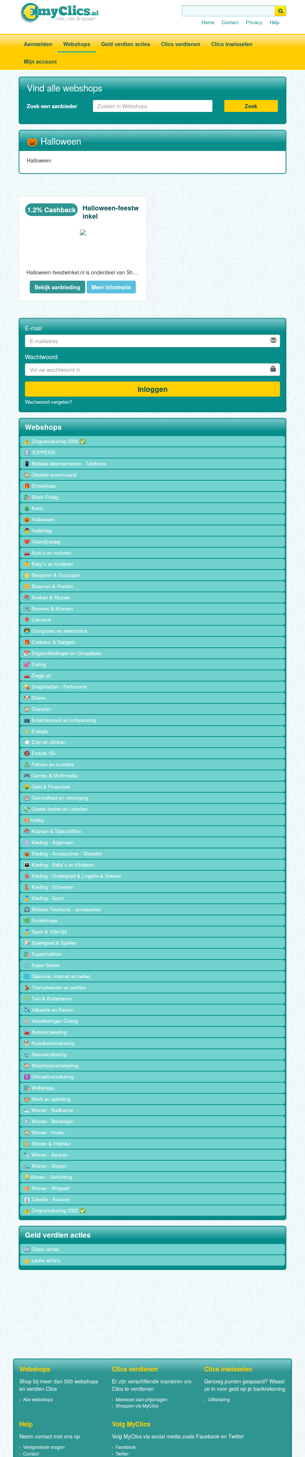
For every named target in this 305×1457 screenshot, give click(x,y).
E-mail (33, 328)
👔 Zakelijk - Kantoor (47, 1199)
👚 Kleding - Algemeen (49, 842)
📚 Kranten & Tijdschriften (52, 831)
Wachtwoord (41, 357)
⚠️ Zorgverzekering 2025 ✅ (55, 1210)
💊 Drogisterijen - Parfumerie (55, 686)
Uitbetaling (219, 1399)
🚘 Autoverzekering (45, 1031)
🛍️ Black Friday (41, 496)
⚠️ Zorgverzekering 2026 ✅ (55, 441)
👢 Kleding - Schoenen (49, 886)
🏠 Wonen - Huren (44, 1132)
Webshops (76, 44)
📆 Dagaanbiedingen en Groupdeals (63, 653)
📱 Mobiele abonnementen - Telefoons (65, 463)
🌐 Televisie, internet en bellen (57, 976)
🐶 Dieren (35, 697)
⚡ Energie (36, 731)
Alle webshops (38, 1399)
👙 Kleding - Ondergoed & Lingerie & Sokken (72, 875)
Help (274, 22)
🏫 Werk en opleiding (47, 1098)
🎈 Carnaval (37, 619)
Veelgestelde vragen (44, 1447)
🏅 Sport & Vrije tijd (45, 931)
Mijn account (40, 61)
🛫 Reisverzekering (45, 1054)
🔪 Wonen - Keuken (46, 1154)
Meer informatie (111, 287)
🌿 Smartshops (41, 920)
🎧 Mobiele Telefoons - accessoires (62, 909)
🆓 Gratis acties (41, 1249)
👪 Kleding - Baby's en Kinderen (59, 864)
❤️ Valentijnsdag (42, 541)
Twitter (122, 1453)
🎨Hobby (34, 819)
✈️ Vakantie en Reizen (49, 1009)
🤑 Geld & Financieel (47, 786)
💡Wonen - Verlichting (48, 1176)
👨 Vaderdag (38, 530)
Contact (230, 22)
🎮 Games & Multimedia (50, 775)
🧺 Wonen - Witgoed (46, 1188)
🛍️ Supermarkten (43, 953)
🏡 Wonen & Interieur (47, 1143)
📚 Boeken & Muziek (47, 597)
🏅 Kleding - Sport (44, 898)
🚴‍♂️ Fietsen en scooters (49, 764)
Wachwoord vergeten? (48, 402)
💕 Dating (35, 664)
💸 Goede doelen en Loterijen (56, 808)
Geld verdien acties (125, 44)
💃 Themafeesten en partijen (55, 987)
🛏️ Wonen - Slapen (45, 1165)
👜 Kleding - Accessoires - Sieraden (63, 853)
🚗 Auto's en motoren (47, 552)
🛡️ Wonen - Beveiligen (49, 1121)
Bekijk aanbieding (57, 287)
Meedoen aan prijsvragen (141, 1399)
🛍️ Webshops (39, 1087)
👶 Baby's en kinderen (48, 563)
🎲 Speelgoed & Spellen (50, 942)
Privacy (254, 22)
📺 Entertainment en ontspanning (60, 719)
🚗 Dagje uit (37, 675)
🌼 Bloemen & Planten (48, 586)
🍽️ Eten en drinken (44, 741)
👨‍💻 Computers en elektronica (55, 630)
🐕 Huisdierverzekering (49, 1043)
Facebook (126, 1447)
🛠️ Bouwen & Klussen (48, 608)
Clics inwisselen (232, 44)
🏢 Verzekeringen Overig (51, 1020)
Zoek (251, 106)
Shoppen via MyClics (137, 1405)
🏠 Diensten (37, 708)
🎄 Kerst (33, 508)
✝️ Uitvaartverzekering (49, 1076)
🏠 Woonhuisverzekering (51, 1065)
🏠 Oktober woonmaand (50, 474)
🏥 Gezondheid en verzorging (56, 797)
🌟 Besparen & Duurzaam (52, 574)
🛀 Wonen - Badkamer (48, 1109)
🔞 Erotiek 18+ (40, 753)
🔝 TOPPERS (39, 452)
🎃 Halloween (39, 519)
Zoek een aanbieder (52, 106)
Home (208, 22)
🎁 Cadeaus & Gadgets (50, 641)
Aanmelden (38, 44)
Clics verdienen (180, 44)
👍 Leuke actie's (42, 1260)
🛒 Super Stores (42, 964)
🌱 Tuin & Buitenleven (48, 998)
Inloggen (153, 389)
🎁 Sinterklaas (40, 485)
